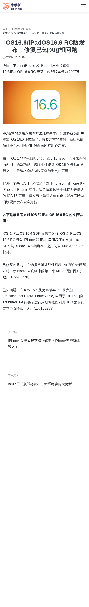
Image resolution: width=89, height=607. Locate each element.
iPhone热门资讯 (21, 29)
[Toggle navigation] (83, 6)
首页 (5, 29)
